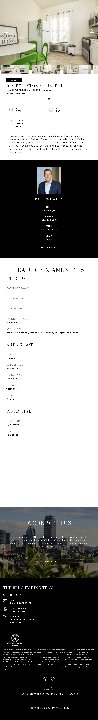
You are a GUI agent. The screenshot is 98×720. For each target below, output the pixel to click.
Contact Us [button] (49, 561)
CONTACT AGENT (49, 248)
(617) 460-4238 (49, 220)
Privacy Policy (60, 707)
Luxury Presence (68, 694)
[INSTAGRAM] (52, 679)
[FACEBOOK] (45, 679)
